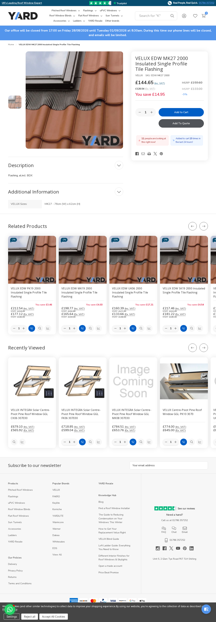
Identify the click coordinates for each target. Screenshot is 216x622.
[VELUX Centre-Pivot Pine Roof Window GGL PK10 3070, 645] (184, 381)
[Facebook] (138, 153)
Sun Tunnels (15, 522)
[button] (9, 609)
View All (57, 554)
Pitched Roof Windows (20, 490)
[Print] (150, 153)
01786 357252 (206, 3)
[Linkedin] (192, 548)
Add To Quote (181, 123)
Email (185, 532)
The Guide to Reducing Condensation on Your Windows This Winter (111, 518)
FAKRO (56, 496)
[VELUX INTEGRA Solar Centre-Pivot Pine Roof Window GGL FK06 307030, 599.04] (83, 381)
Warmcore (58, 522)
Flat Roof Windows (18, 515)
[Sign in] (184, 16)
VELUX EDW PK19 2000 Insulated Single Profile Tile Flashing (29, 292)
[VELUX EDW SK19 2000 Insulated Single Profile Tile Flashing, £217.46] (184, 260)
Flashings (13, 496)
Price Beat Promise (109, 572)
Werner (56, 528)
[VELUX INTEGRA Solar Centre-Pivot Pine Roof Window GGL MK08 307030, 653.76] (133, 381)
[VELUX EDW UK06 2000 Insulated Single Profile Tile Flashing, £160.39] (133, 260)
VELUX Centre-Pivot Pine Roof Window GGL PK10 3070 (182, 412)
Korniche (57, 509)
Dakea (55, 535)
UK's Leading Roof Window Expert (22, 3)
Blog (101, 501)
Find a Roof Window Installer (114, 508)
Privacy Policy (15, 570)
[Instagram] (159, 548)
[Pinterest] (163, 153)
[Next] (203, 226)
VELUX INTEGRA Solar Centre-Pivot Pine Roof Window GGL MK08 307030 (131, 414)
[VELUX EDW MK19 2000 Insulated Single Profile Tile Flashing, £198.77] (83, 260)
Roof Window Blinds (19, 509)
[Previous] (192, 226)
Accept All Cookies (53, 616)
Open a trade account (110, 566)
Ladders (12, 535)
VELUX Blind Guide (109, 539)
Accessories (14, 528)
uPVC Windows (16, 503)
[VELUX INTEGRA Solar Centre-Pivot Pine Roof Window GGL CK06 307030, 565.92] (32, 381)
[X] (157, 153)
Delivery (12, 564)
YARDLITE (57, 515)
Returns (12, 577)
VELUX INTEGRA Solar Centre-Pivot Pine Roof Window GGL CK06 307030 (30, 414)
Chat (174, 532)
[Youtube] (179, 548)
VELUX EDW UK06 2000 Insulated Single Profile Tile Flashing (130, 292)
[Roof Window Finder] (206, 609)
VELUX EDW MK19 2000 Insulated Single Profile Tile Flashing (79, 292)
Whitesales (58, 541)
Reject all (29, 616)
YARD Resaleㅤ (15, 541)
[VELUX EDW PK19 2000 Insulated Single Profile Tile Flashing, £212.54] (32, 260)
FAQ (163, 532)
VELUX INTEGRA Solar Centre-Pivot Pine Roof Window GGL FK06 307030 (81, 414)
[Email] (144, 153)
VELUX (56, 490)
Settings (12, 616)
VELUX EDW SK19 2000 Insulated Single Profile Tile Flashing (184, 290)
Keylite (56, 503)
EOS (54, 548)
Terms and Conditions (20, 583)
